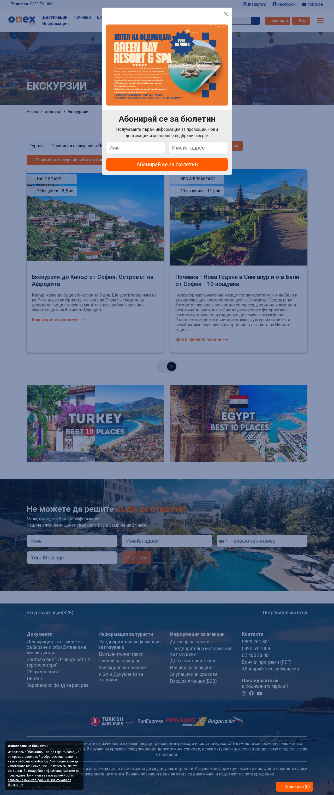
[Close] (226, 14)
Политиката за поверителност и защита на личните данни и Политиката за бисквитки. (40, 780)
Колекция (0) (296, 786)
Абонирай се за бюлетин (167, 164)
